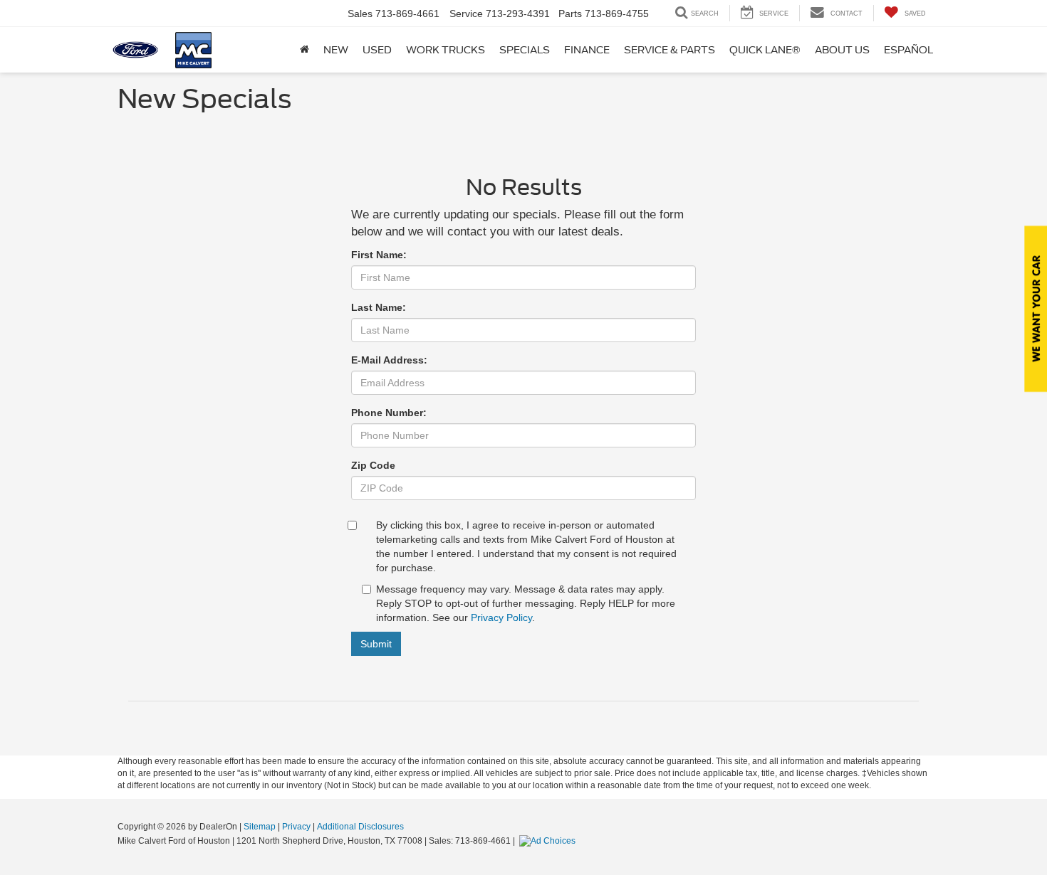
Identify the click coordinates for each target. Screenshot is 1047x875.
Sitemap (260, 827)
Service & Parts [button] (669, 49)
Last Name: (378, 307)
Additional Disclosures (360, 827)
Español (908, 49)
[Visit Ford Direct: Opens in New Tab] (549, 841)
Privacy (296, 827)
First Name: (379, 254)
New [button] (335, 49)
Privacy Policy (501, 617)
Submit (376, 643)
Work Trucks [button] (445, 49)
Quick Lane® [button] (765, 49)
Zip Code (373, 465)
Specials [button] (524, 49)
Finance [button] (587, 49)
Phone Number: (389, 412)
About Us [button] (842, 49)
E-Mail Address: (389, 360)
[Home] (304, 50)
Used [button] (377, 49)
